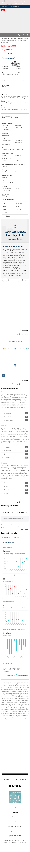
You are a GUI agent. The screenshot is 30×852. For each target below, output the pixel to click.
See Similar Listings (8, 58)
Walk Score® (18, 341)
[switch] (19, 35)
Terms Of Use (9, 840)
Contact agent (6, 34)
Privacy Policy (20, 840)
